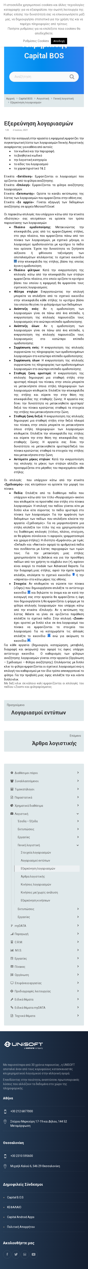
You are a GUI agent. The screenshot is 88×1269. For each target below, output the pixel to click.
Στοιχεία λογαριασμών (36, 852)
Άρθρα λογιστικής (54, 743)
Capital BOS (25, 98)
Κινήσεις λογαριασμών (36, 884)
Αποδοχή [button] (59, 41)
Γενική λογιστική (63, 98)
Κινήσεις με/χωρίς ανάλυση (39, 892)
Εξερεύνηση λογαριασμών (25, 102)
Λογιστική (43, 98)
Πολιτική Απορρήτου (21, 1226)
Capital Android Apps (20, 1217)
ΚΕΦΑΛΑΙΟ (14, 1207)
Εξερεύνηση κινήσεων (35, 900)
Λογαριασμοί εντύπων (38, 713)
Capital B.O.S (15, 1197)
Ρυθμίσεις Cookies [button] (36, 41)
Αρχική (10, 98)
